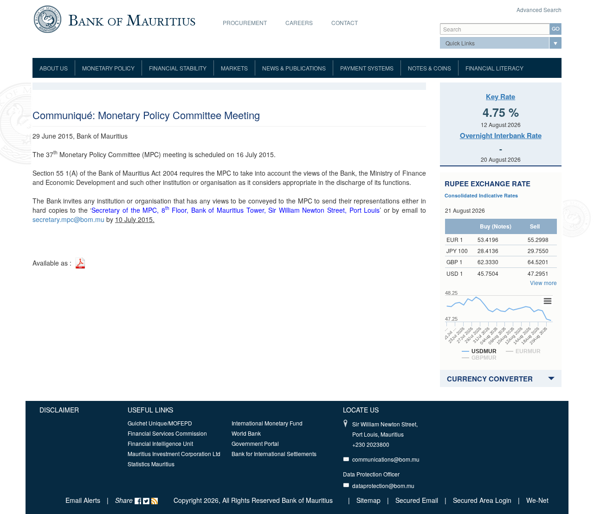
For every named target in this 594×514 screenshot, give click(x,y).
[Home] (114, 18)
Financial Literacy (494, 68)
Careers (299, 22)
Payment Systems (367, 68)
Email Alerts (82, 500)
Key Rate (500, 96)
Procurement (245, 22)
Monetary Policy (108, 68)
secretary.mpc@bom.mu (68, 219)
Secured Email (416, 500)
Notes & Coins (429, 68)
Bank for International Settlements (274, 453)
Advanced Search (539, 9)
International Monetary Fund (267, 423)
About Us (53, 68)
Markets (234, 68)
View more (543, 282)
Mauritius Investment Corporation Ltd (174, 453)
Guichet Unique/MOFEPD (160, 423)
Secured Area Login (482, 500)
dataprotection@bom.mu (383, 485)
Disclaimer (59, 409)
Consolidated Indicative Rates (481, 195)
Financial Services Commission (167, 433)
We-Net (537, 500)
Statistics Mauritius (151, 464)
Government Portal (255, 443)
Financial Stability (178, 68)
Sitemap (369, 500)
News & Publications (294, 68)
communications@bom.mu (386, 459)
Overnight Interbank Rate (501, 135)
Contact (344, 22)
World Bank (246, 433)
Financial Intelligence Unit (160, 443)
